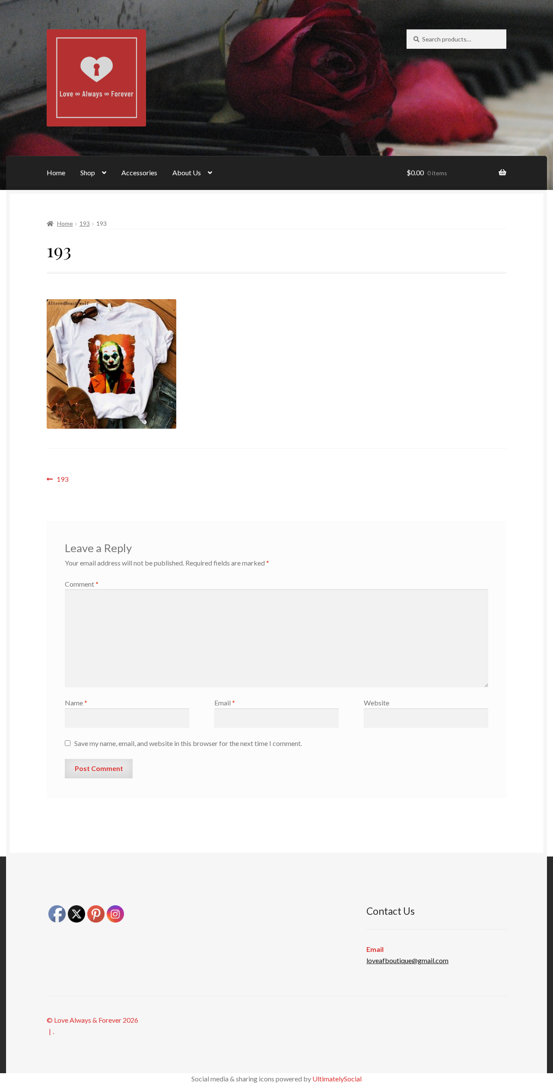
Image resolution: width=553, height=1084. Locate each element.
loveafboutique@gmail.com (407, 960)
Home (56, 172)
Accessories (139, 172)
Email (224, 702)
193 (84, 223)
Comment (82, 584)
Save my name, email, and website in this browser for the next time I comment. (188, 743)
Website (376, 702)
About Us (186, 172)
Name (76, 702)
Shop (87, 172)
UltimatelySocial (337, 1079)
